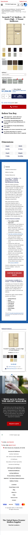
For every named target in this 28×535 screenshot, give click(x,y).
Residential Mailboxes (14, 470)
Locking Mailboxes (14, 473)
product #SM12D (14, 262)
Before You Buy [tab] (9, 172)
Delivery (4, 72)
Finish (4, 59)
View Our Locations (13, 525)
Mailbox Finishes (14, 481)
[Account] (18, 4)
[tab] (11, 374)
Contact (14, 500)
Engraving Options (7, 77)
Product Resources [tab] (10, 175)
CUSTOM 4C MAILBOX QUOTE (14, 274)
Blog (14, 489)
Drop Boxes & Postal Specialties (14, 461)
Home (3, 9)
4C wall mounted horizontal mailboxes (14, 313)
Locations (14, 484)
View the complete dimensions (15, 233)
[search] (22, 4)
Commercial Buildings (14, 464)
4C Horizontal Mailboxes (10, 9)
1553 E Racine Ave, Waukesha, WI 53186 (14, 448)
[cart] (25, 4)
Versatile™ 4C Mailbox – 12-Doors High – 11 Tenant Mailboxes (13, 349)
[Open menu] (2, 4)
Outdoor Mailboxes (14, 454)
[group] (13, 351)
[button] (24, 24)
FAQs (14, 495)
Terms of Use (14, 497)
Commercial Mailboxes (14, 451)
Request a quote (14, 423)
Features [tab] (7, 166)
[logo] (10, 4)
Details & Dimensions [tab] (10, 169)
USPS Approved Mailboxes (14, 468)
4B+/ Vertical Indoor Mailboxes (14, 456)
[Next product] (25, 353)
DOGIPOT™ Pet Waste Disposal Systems (14, 478)
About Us (14, 492)
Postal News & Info (14, 487)
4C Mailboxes (14, 459)
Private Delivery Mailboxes (14, 475)
